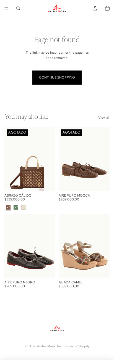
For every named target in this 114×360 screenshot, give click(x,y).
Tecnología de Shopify (73, 346)
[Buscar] (18, 8)
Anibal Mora (46, 346)
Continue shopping (57, 77)
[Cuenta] (95, 8)
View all (104, 117)
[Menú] (6, 8)
